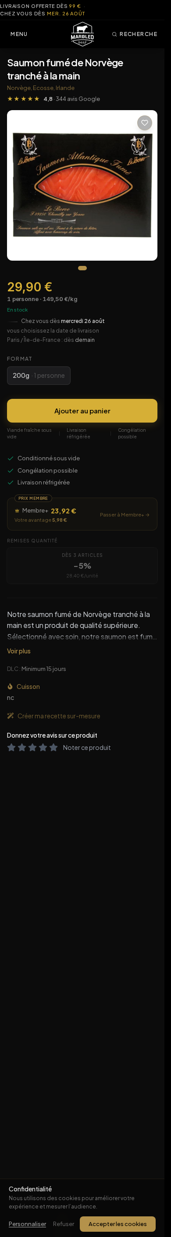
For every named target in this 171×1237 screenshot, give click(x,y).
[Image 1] (82, 268)
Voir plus (19, 651)
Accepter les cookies (118, 1223)
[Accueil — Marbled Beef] (82, 34)
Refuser (63, 1223)
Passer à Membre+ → (125, 514)
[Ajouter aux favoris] (144, 122)
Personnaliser (27, 1223)
